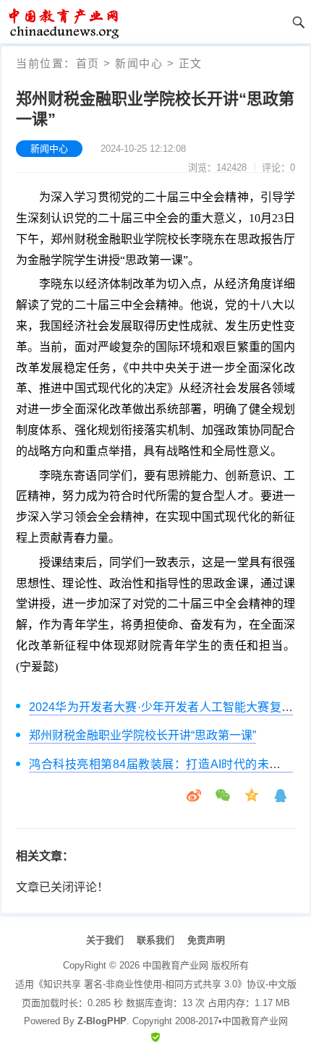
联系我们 (155, 940)
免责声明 (206, 940)
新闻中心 (139, 63)
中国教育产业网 (175, 965)
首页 (88, 63)
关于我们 (105, 940)
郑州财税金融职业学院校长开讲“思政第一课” (142, 735)
